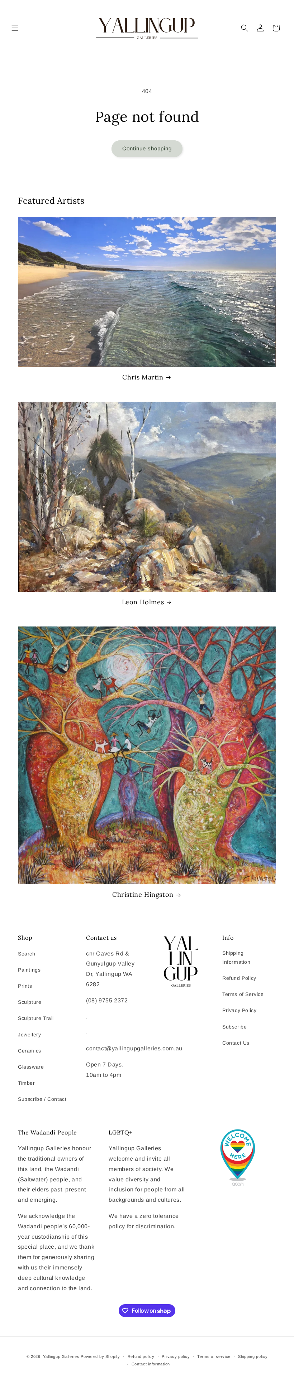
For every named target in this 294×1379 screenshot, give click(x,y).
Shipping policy (253, 1356)
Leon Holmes (143, 602)
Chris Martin (142, 377)
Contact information (151, 1364)
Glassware (31, 1067)
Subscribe (234, 1027)
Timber (26, 1083)
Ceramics (29, 1051)
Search (26, 954)
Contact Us (236, 1043)
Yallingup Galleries (61, 1356)
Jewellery (29, 1034)
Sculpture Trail (36, 1018)
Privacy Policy (239, 1010)
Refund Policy (239, 978)
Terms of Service (243, 994)
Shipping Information (236, 957)
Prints (25, 986)
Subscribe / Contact (42, 1099)
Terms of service (214, 1356)
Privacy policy (176, 1356)
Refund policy (141, 1356)
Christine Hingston (143, 894)
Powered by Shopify (100, 1356)
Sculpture (29, 1002)
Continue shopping (147, 148)
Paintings (29, 970)
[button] (15, 28)
